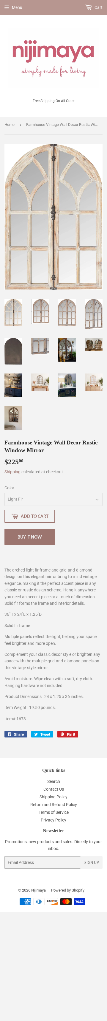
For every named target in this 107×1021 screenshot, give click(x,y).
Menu (17, 7)
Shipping (12, 471)
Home (9, 124)
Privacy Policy (53, 820)
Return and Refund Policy (53, 804)
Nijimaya (38, 890)
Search (53, 781)
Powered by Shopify (67, 890)
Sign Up (91, 862)
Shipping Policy (53, 796)
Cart (98, 7)
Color (9, 487)
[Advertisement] (53, 965)
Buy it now (30, 536)
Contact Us (53, 789)
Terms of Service (54, 812)
